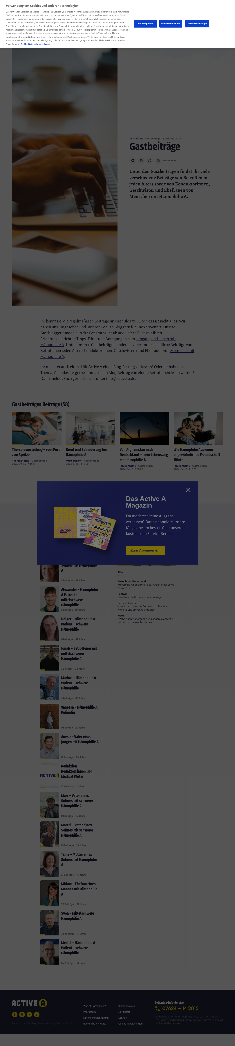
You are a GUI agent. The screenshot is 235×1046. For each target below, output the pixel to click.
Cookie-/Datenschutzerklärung (35, 44)
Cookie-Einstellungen (197, 23)
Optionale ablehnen (170, 23)
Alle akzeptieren (145, 23)
